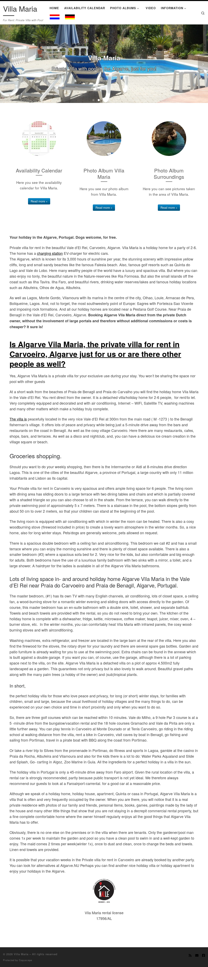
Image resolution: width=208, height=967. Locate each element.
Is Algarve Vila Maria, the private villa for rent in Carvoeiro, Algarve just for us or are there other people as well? (95, 354)
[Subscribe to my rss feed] (190, 955)
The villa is (18, 419)
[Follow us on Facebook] (203, 955)
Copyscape (25, 960)
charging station (50, 253)
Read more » (39, 201)
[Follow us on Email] (196, 955)
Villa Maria (21, 954)
